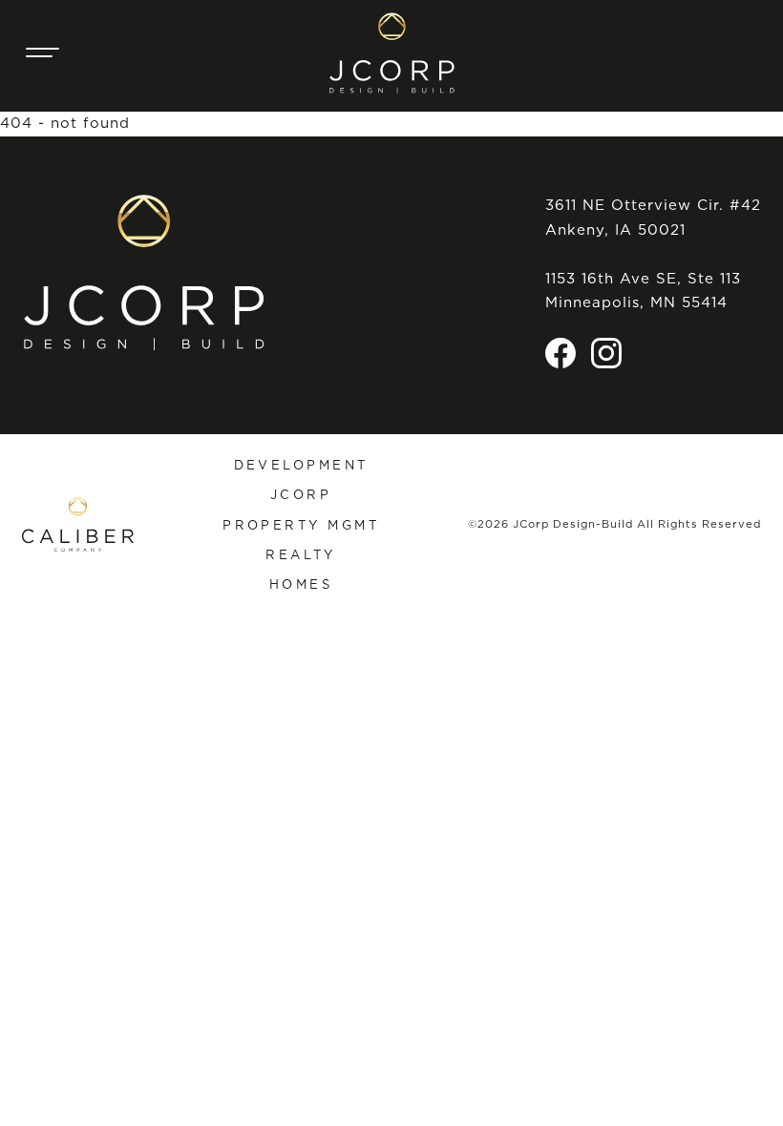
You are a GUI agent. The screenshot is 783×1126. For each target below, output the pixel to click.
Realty (300, 554)
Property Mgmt (300, 524)
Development (301, 464)
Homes (300, 584)
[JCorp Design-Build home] (391, 53)
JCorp (300, 494)
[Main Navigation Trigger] (43, 52)
